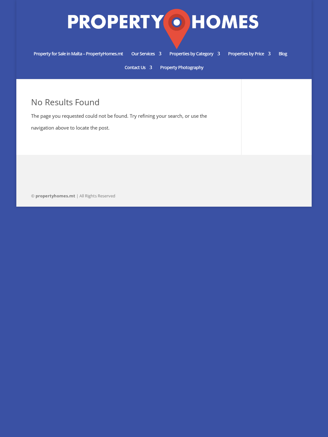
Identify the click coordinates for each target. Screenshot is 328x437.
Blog (283, 54)
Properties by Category (191, 54)
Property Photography (181, 67)
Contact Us (135, 67)
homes (55, 196)
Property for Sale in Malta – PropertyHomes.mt (78, 54)
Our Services (143, 54)
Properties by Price (246, 54)
